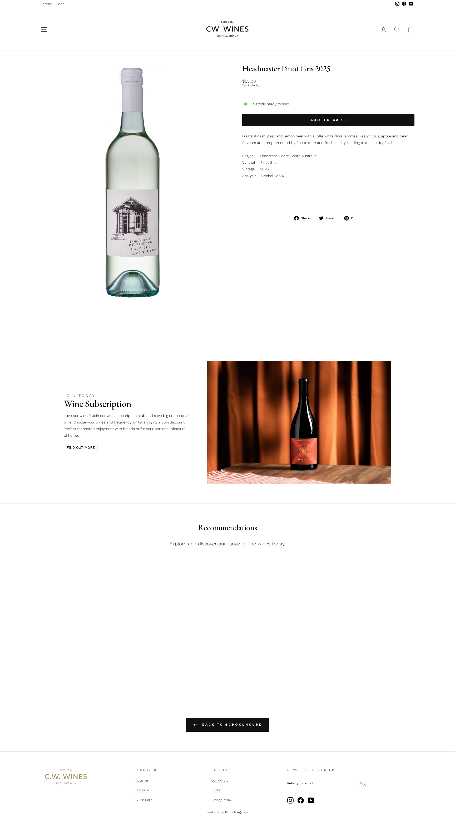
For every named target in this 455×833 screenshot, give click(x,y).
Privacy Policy (221, 800)
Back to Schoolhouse (231, 724)
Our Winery (219, 780)
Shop (60, 4)
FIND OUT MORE (81, 448)
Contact (46, 4)
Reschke (142, 780)
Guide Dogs (144, 800)
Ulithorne (142, 790)
